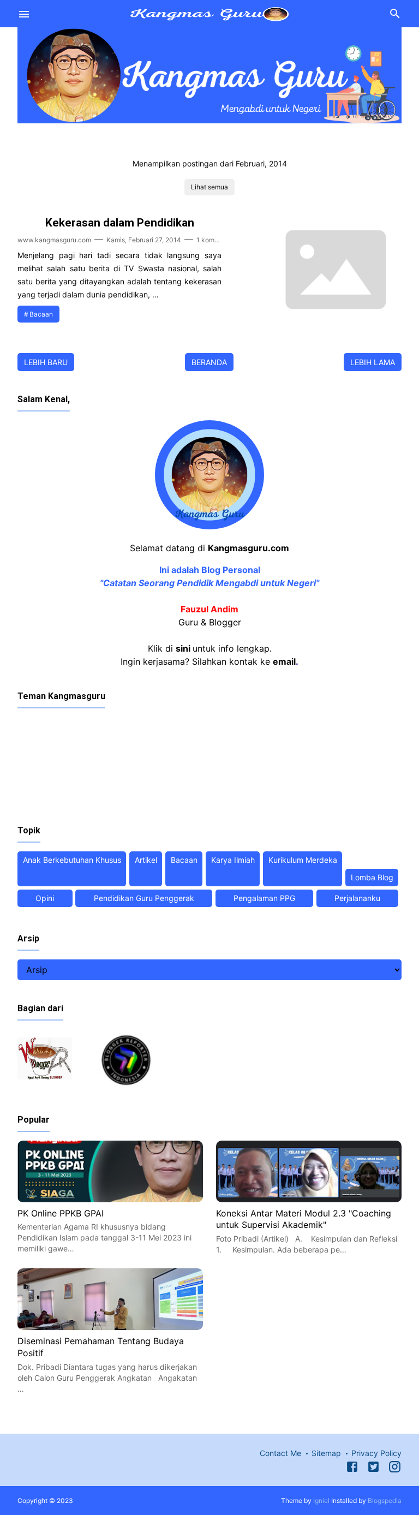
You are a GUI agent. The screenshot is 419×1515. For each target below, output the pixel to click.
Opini (44, 898)
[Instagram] (395, 1468)
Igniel (321, 1500)
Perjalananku (357, 898)
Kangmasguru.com (248, 547)
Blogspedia (385, 1500)
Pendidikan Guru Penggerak (144, 898)
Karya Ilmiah (233, 859)
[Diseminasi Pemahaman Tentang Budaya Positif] (110, 1326)
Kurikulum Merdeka (302, 859)
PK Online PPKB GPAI (60, 1213)
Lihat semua (209, 187)
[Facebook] (352, 1468)
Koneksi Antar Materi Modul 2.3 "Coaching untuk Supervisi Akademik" (303, 1219)
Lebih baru (46, 362)
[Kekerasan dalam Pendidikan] (333, 320)
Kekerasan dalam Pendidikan (119, 222)
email (284, 661)
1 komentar (213, 240)
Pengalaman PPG (264, 898)
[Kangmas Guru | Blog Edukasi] (209, 12)
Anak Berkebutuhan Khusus (72, 859)
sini (183, 648)
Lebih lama (372, 362)
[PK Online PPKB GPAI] (110, 1199)
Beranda (209, 362)
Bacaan (41, 314)
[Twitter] (373, 1468)
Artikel (146, 859)
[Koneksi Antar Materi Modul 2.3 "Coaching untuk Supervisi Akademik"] (309, 1199)
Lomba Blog (372, 877)
